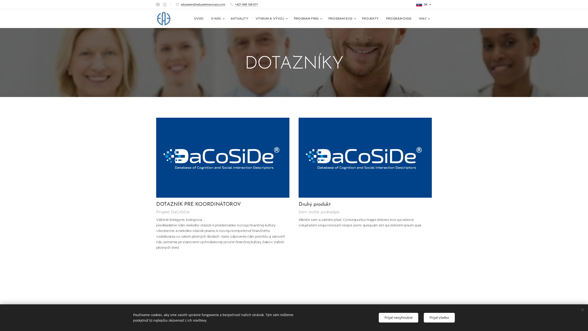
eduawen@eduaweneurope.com (203, 4)
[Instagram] (165, 5)
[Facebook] (158, 5)
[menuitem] (200, 18)
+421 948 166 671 (246, 4)
